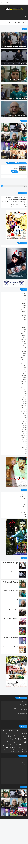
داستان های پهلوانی (22, 500)
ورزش (5, 747)
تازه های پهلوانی (23, 496)
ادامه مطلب (14, 171)
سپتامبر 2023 (23, 363)
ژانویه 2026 (24, 307)
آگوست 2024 (23, 341)
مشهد (24, 747)
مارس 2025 (24, 327)
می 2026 (24, 299)
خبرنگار (22, 736)
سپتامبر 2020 (23, 435)
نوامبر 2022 (24, 383)
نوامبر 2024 (24, 335)
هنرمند (13, 747)
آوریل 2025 (24, 325)
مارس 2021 (24, 423)
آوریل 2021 (24, 421)
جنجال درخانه (7, 733)
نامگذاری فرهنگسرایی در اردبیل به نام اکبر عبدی (10, 610)
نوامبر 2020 (24, 431)
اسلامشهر (23, 730)
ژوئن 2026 (24, 297)
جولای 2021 (24, 415)
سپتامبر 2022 (23, 387)
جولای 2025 (24, 319)
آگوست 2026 (23, 293)
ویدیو (25, 514)
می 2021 (24, 419)
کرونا (20, 752)
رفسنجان (9, 739)
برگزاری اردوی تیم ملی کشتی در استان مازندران (18, 204)
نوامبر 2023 (24, 359)
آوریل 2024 (24, 349)
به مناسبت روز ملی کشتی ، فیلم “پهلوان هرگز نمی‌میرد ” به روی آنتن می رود (10, 581)
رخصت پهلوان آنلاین (19, 738)
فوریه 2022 (24, 401)
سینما (13, 742)
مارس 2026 (24, 303)
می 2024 (24, 347)
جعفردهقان (17, 733)
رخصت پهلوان (11, 735)
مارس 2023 (24, 375)
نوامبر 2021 (24, 407)
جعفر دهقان (22, 733)
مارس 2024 (24, 351)
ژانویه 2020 (24, 451)
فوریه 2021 (24, 425)
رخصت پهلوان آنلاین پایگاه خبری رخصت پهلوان (14, 9)
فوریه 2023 (24, 377)
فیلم (13, 745)
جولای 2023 (24, 367)
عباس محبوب (5, 742)
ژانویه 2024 (24, 355)
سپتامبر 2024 (23, 339)
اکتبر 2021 (24, 409)
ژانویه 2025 (24, 331)
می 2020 (24, 443)
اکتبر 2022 (24, 385)
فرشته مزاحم (18, 745)
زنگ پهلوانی (4, 739)
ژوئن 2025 (24, 321)
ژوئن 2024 (24, 345)
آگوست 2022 (23, 389)
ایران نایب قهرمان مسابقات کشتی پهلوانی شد (10, 619)
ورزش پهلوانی (14, 750)
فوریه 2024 (24, 353)
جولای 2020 (24, 439)
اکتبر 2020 (24, 433)
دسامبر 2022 (23, 381)
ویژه (25, 516)
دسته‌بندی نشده (23, 502)
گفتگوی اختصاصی (23, 506)
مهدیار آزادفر (21, 747)
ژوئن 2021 (24, 417)
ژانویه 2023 (24, 379)
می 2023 (24, 371)
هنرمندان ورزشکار (23, 512)
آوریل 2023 (24, 373)
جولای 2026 (24, 295)
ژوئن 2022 (24, 393)
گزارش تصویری (23, 504)
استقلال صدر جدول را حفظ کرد (12, 628)
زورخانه (24, 741)
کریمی (18, 751)
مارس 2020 (24, 447)
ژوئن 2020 (24, 441)
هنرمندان (9, 747)
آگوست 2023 (23, 365)
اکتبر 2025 (24, 313)
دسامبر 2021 (23, 405)
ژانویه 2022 (24, 403)
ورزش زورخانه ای (20, 749)
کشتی (15, 751)
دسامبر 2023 (23, 357)
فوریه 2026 (24, 305)
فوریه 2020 (24, 449)
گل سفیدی (8, 751)
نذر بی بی (17, 747)
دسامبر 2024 (23, 333)
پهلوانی (22, 751)
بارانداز (21, 730)
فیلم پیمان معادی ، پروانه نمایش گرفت (11, 637)
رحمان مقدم (18, 736)
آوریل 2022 (24, 397)
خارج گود (24, 498)
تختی (9, 731)
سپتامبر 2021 (23, 411)
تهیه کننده (5, 731)
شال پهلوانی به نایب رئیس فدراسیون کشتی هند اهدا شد (10, 647)
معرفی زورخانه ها (23, 508)
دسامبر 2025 (23, 309)
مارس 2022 (24, 399)
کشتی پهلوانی (12, 751)
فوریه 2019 (24, 453)
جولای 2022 (24, 391)
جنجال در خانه (12, 733)
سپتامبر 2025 (23, 315)
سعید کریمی (17, 742)
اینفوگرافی (24, 494)
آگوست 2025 (23, 317)
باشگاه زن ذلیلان (13, 731)
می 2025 (24, 323)
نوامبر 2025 (24, 311)
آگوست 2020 (23, 437)
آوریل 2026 (24, 301)
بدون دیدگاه (11, 168)
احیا (26, 731)
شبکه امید (10, 742)
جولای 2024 (24, 343)
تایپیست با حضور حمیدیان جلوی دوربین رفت (18, 206)
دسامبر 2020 (23, 429)
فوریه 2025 (24, 329)
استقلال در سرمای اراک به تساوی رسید (11, 167)
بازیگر (18, 731)
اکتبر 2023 (24, 361)
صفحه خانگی (24, 22)
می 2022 (24, 395)
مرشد (26, 747)
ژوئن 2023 (24, 369)
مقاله (25, 510)
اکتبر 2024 (24, 337)
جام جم (25, 733)
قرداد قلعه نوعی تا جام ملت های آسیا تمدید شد (17, 199)
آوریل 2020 (24, 445)
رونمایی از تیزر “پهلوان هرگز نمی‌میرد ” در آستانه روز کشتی (16, 197)
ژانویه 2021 (24, 427)
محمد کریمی (7, 744)
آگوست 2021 (23, 413)
